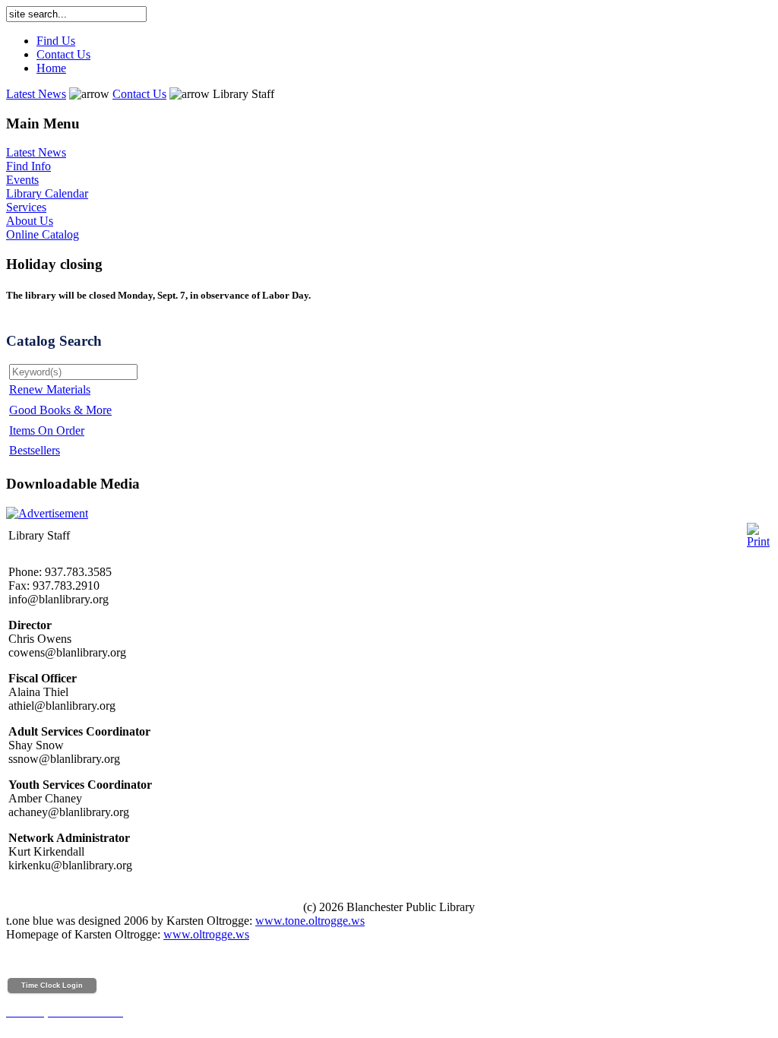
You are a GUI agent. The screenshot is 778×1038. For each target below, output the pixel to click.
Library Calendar (47, 193)
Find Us (55, 40)
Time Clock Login (52, 985)
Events (22, 179)
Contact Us (63, 54)
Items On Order (46, 430)
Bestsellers (34, 450)
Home (51, 68)
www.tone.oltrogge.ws (310, 920)
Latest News (36, 93)
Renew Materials (49, 389)
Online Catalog (42, 234)
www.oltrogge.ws (206, 934)
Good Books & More (60, 409)
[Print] (758, 531)
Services (26, 207)
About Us (29, 220)
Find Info (28, 166)
